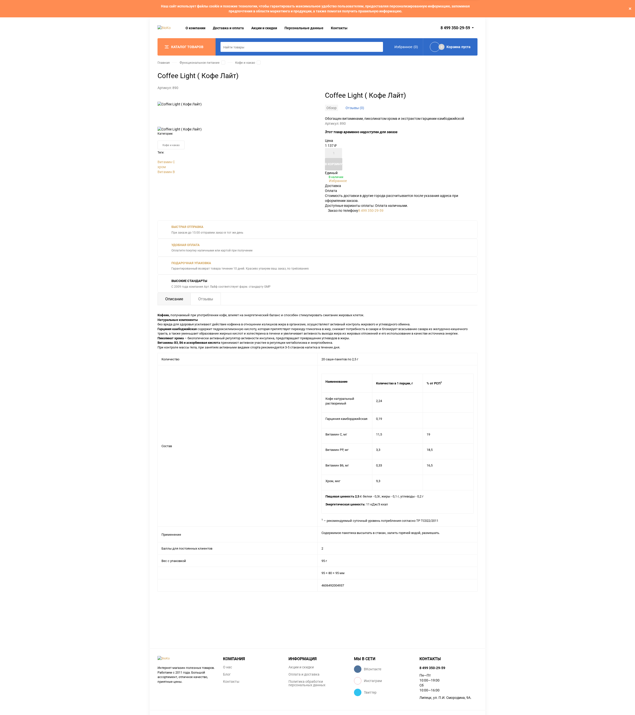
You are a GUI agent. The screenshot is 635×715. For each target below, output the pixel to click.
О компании (195, 28)
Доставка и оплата (228, 28)
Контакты (339, 28)
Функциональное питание (200, 62)
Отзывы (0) (355, 107)
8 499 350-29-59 (455, 28)
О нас (227, 667)
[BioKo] (187, 658)
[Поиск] (378, 47)
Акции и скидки (264, 28)
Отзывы (205, 299)
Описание (174, 299)
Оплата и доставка (303, 674)
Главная (164, 62)
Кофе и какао (245, 62)
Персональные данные (304, 28)
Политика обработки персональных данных (306, 683)
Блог (227, 674)
